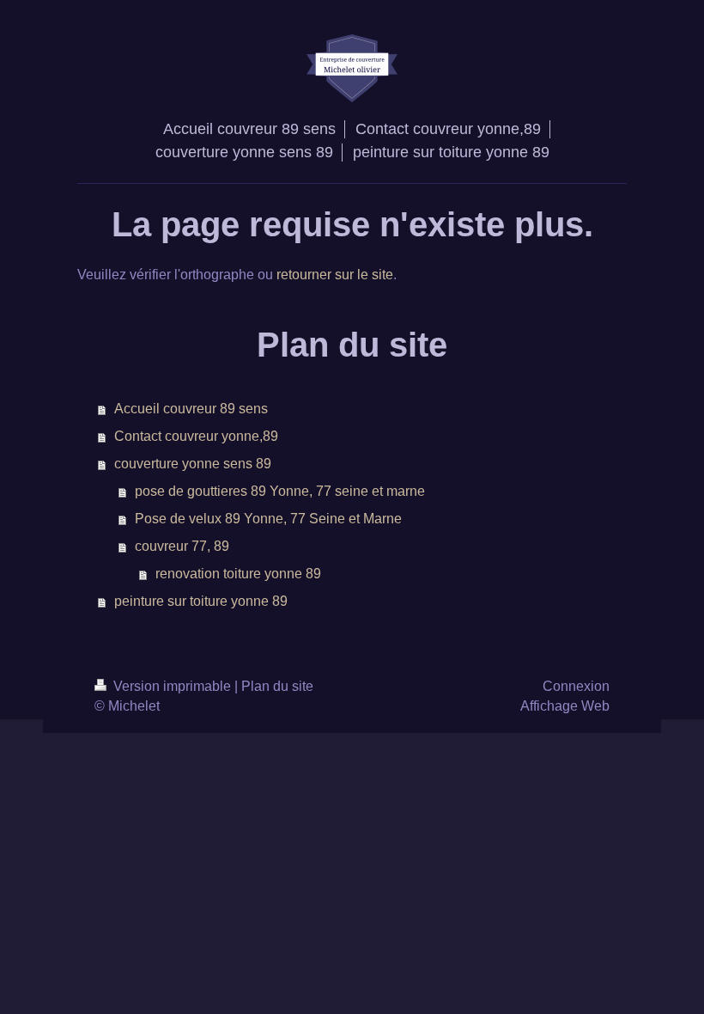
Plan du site (277, 686)
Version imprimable (172, 686)
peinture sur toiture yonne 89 (201, 601)
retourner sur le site (334, 274)
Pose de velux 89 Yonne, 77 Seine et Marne (268, 518)
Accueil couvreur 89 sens (191, 408)
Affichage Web (565, 706)
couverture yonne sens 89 (192, 463)
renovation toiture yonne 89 (238, 573)
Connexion (576, 686)
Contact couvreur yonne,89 (196, 436)
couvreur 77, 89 (182, 546)
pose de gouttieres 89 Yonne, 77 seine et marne (280, 491)
